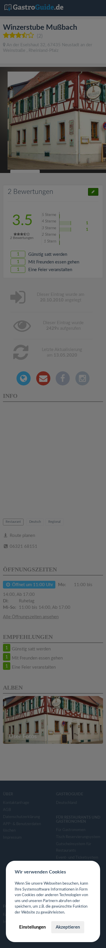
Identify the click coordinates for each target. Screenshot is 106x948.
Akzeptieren (68, 927)
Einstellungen (32, 927)
